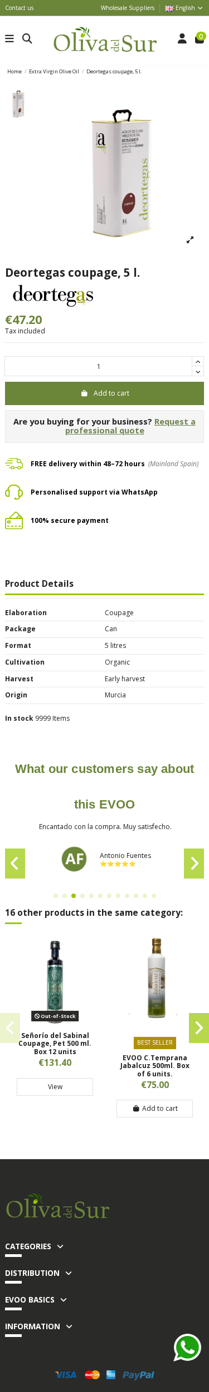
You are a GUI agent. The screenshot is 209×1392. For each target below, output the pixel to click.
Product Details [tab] (39, 585)
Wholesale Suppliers (127, 8)
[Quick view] (55, 1021)
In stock (19, 718)
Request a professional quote (130, 426)
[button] (56, 896)
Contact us (19, 8)
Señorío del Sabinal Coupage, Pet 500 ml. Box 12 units (54, 1043)
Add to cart (111, 393)
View (55, 1086)
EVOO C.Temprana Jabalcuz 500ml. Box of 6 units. (154, 1066)
